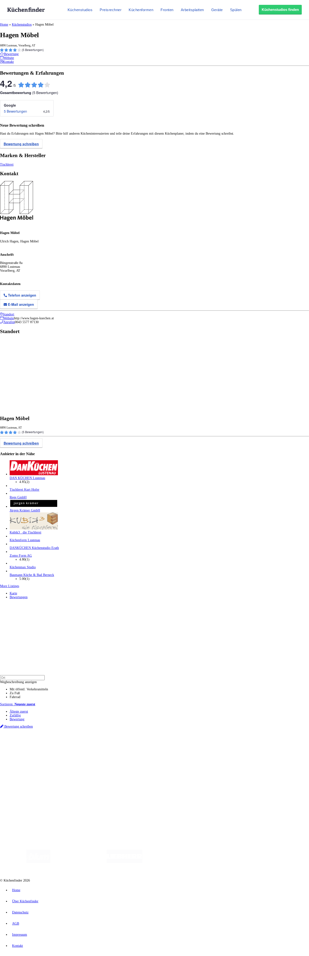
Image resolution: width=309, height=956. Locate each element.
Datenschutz (20, 912)
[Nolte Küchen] (211, 862)
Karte (13, 593)
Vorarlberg (67, 743)
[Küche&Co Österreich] (275, 862)
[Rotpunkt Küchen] (239, 862)
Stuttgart (139, 743)
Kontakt (17, 946)
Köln (130, 743)
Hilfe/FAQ (17, 771)
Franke (150, 743)
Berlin (31, 743)
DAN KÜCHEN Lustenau (27, 478)
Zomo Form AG (21, 555)
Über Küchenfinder (23, 767)
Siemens (160, 743)
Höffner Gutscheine (178, 747)
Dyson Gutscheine (80, 747)
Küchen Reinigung (22, 759)
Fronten (167, 10)
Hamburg (42, 743)
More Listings (9, 586)
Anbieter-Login (24, 795)
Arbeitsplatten (192, 10)
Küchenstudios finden (280, 9)
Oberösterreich (83, 743)
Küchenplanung (20, 756)
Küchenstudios (80, 10)
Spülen (236, 10)
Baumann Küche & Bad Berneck (32, 575)
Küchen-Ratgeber (21, 763)
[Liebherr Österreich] (124, 862)
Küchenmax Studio (23, 567)
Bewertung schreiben (21, 143)
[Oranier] (172, 862)
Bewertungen (19, 597)
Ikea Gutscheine (33, 747)
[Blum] (38, 862)
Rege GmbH (18, 497)
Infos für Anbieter (22, 784)
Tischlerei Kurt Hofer (24, 489)
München (54, 743)
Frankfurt (120, 743)
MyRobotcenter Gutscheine (150, 747)
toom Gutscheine (102, 747)
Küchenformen (141, 10)
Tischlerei (7, 164)
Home (4, 24)
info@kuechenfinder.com (87, 804)
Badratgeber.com (21, 775)
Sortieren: (17, 704)
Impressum (19, 934)
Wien (96, 743)
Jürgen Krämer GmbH (25, 510)
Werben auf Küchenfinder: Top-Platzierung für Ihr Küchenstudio (54, 788)
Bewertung (17, 719)
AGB (15, 923)
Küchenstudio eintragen (26, 792)
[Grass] (78, 862)
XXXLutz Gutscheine (56, 747)
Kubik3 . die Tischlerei (25, 532)
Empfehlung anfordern (25, 739)
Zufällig (15, 715)
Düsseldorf (107, 743)
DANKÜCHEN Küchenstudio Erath (34, 548)
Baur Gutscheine (123, 747)
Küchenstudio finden (24, 735)
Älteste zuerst (19, 711)
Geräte (217, 10)
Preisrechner (110, 10)
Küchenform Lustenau (25, 540)
